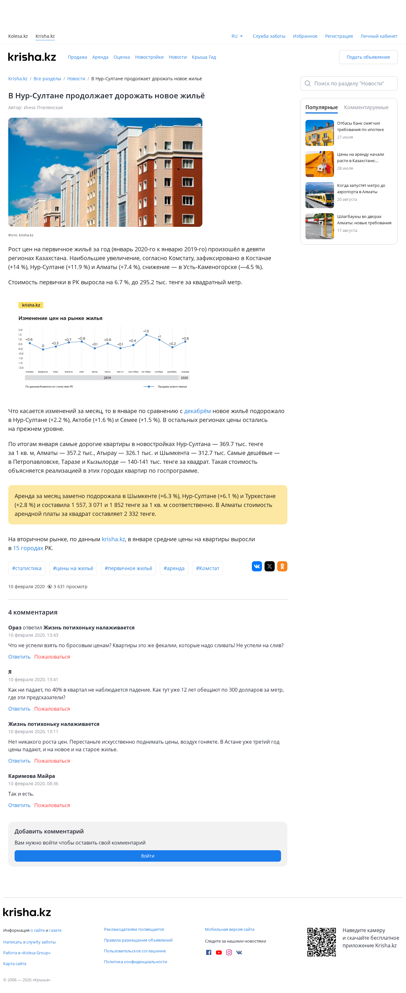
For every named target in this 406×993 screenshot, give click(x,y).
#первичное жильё (128, 568)
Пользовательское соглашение (135, 951)
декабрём (197, 411)
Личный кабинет (379, 36)
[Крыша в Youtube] (219, 952)
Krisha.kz (18, 79)
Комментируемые (366, 107)
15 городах (28, 548)
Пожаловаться (52, 656)
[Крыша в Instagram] (229, 952)
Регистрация (339, 36)
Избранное (305, 36)
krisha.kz (113, 539)
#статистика (27, 568)
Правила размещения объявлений (138, 940)
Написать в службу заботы (29, 942)
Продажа (77, 57)
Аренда (100, 57)
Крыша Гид (204, 57)
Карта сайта (14, 963)
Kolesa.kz (18, 36)
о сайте (37, 930)
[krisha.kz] (27, 912)
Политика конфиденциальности (135, 961)
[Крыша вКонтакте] (239, 952)
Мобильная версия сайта (229, 929)
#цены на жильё (73, 568)
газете (55, 930)
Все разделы (47, 79)
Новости (178, 57)
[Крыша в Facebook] (209, 952)
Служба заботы (269, 36)
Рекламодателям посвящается (134, 929)
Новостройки (149, 57)
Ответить (19, 656)
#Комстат (207, 568)
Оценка (122, 57)
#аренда (174, 568)
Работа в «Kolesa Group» (26, 953)
